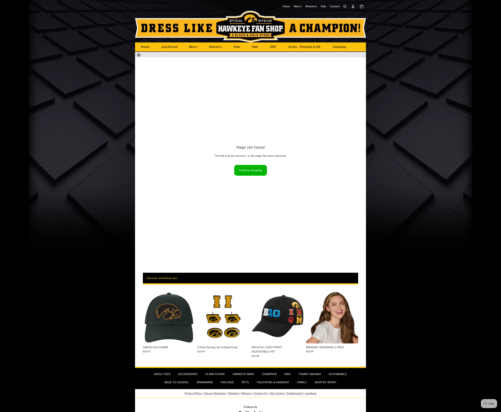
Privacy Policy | (194, 393)
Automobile (338, 374)
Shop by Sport (325, 382)
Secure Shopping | (215, 393)
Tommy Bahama (309, 374)
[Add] (188, 337)
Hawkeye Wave (243, 374)
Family (302, 382)
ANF (273, 47)
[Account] (353, 6)
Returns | (247, 393)
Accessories (187, 374)
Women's (215, 47)
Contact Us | (261, 393)
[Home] (139, 54)
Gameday (339, 47)
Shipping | (234, 393)
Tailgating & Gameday (273, 382)
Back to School (177, 382)
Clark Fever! (215, 374)
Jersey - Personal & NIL (304, 47)
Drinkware (205, 382)
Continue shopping (250, 170)
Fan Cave (227, 382)
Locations (311, 393)
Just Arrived (169, 47)
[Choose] (297, 337)
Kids (237, 47)
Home (145, 47)
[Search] (345, 6)
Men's (193, 47)
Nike (287, 374)
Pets (245, 382)
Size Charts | (278, 393)
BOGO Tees (162, 374)
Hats (255, 47)
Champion (269, 374)
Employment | (295, 393)
